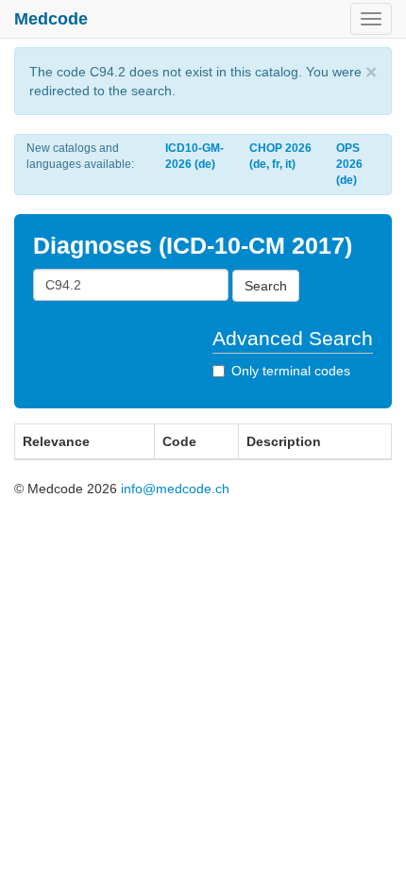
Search (266, 285)
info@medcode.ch (175, 488)
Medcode (51, 18)
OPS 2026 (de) (349, 164)
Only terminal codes (290, 370)
